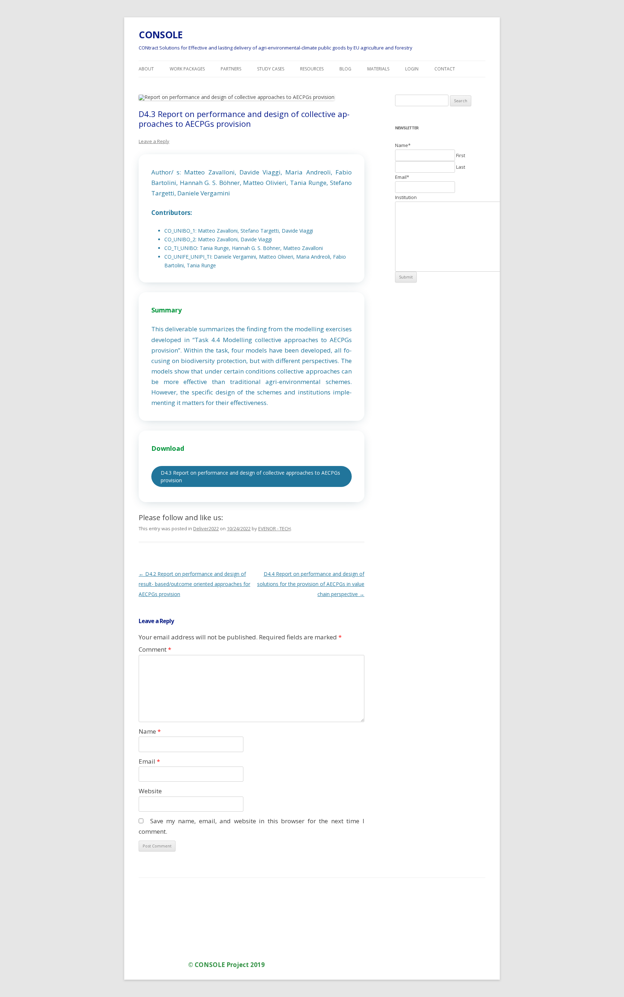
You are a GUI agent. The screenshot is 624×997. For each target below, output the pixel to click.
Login (412, 69)
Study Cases (270, 69)
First (460, 155)
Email (149, 761)
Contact (444, 69)
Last (460, 167)
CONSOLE (161, 34)
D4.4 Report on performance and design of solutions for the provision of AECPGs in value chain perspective (310, 583)
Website (150, 791)
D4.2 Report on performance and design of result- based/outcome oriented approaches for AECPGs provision (194, 583)
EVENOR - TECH (274, 528)
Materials (378, 69)
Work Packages (187, 69)
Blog (345, 69)
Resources (312, 69)
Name (150, 731)
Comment (155, 649)
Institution (406, 197)
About (146, 69)
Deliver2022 (206, 528)
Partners (231, 69)
